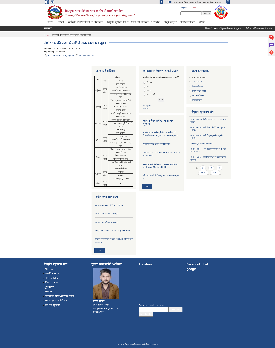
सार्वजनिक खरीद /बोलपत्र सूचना (59, 296)
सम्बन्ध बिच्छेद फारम (199, 91)
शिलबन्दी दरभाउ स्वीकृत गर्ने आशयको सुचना (219, 28)
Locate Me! (175, 309)
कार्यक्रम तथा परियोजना (79, 22)
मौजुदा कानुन (169, 22)
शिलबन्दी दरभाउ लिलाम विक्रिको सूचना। (157, 144)
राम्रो (147, 86)
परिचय (61, 22)
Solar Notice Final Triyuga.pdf (61, 55)
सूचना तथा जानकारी (140, 22)
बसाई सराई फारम (198, 95)
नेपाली (194, 8)
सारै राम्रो (149, 82)
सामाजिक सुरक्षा (52, 273)
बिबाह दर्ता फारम (197, 86)
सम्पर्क (202, 22)
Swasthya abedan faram (201, 143)
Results (145, 109)
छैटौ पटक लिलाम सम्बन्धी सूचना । (256, 28)
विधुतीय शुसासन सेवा (116, 22)
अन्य (99, 250)
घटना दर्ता (49, 269)
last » (215, 173)
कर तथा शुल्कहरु (52, 305)
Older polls (147, 105)
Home (46, 35)
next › (203, 173)
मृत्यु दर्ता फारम (197, 100)
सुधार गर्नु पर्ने (150, 94)
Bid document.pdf (87, 55)
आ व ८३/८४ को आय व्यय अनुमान (107, 214)
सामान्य (148, 90)
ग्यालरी (156, 22)
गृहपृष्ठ (50, 22)
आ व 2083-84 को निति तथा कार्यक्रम (109, 205)
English (184, 8)
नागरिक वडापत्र (187, 22)
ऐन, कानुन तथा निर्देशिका (56, 300)
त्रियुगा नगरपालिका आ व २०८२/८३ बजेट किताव (112, 230)
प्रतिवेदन (99, 22)
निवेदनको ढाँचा (51, 282)
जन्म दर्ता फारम (197, 82)
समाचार (48, 291)
